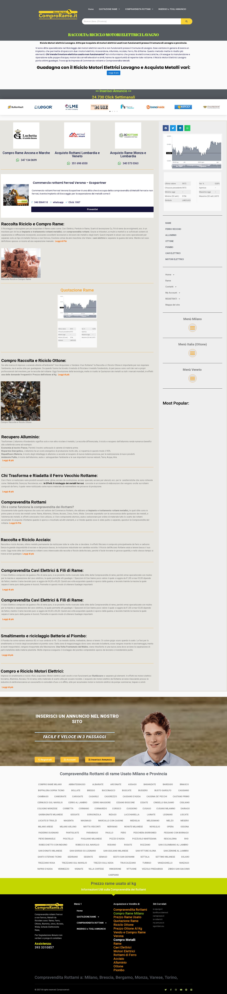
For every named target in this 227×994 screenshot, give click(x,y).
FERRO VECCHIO (173, 229)
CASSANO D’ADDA (132, 796)
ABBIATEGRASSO (77, 784)
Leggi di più (114, 72)
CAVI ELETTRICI (172, 253)
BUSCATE (126, 790)
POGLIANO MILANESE (91, 838)
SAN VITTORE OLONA (146, 851)
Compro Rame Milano (128, 913)
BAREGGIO (168, 784)
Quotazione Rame (125, 921)
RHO (186, 838)
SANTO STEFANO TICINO (50, 857)
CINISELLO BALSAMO (163, 802)
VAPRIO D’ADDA (45, 869)
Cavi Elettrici (122, 947)
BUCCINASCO (108, 790)
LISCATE (184, 814)
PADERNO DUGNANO (48, 832)
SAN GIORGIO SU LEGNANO (83, 851)
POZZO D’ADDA (117, 838)
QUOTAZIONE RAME (108, 9)
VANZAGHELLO (165, 863)
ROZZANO (145, 845)
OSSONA (184, 826)
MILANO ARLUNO (68, 826)
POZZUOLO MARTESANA (144, 838)
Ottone (118, 966)
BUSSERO (143, 790)
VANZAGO (184, 863)
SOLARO (185, 857)
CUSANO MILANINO (165, 808)
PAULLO (109, 832)
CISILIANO (185, 802)
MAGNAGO (86, 820)
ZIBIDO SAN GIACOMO (179, 869)
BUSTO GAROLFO (162, 790)
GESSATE (74, 814)
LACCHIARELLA (131, 814)
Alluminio (120, 962)
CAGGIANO (183, 790)
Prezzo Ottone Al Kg (127, 928)
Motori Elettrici (124, 951)
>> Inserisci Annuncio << (113, 91)
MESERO (184, 820)
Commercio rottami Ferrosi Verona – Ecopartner (69, 183)
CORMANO (84, 808)
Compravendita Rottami (130, 909)
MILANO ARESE (45, 826)
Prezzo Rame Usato (127, 917)
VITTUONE (131, 869)
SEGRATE (88, 857)
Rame (168, 280)
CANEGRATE (60, 796)
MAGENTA (69, 820)
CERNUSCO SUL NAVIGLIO (50, 802)
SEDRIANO (73, 857)
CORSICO (116, 808)
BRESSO (91, 790)
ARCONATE (115, 784)
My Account (171, 292)
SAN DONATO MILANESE (50, 851)
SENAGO (103, 857)
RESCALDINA (170, 838)
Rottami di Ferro (124, 955)
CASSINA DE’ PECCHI (156, 796)
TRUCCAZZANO (128, 863)
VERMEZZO (63, 869)
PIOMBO (169, 247)
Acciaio (118, 959)
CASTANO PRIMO (181, 796)
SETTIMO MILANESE (165, 857)
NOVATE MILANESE (133, 826)
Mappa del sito (172, 305)
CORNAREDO (100, 808)
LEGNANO (168, 814)
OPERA (170, 826)
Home (91, 9)
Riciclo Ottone (123, 925)
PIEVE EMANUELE (46, 838)
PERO (123, 832)
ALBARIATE (97, 784)
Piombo (118, 970)
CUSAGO (147, 808)
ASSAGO (132, 784)
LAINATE (151, 814)
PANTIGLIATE (72, 832)
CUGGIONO (132, 808)
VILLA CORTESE (96, 869)
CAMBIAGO (43, 796)
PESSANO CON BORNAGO (176, 832)
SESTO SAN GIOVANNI (123, 857)
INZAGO (113, 814)
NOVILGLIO (155, 826)
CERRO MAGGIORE (102, 802)
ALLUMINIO (170, 235)
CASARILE (94, 796)
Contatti (169, 286)
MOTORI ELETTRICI (174, 259)
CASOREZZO (110, 796)
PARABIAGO (92, 832)
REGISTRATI (171, 299)
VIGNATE (79, 869)
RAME (168, 223)
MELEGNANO (153, 820)
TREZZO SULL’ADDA (103, 863)
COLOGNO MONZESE (47, 808)
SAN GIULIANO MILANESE (115, 851)
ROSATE (128, 845)
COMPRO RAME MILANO (50, 784)
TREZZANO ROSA (46, 863)
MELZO (170, 820)
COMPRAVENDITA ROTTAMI (138, 9)
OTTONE (169, 241)
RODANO (111, 845)
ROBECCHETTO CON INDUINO (53, 845)
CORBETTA (68, 808)
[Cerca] (186, 21)
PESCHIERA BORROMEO (144, 832)
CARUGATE (77, 796)
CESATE (144, 802)
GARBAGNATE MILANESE (50, 814)
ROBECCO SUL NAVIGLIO (87, 845)
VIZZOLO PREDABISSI (152, 869)
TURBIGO (146, 863)
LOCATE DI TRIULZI (47, 820)
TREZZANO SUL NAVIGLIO (74, 863)
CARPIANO (113, 875)
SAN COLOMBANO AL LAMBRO (173, 845)
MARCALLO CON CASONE (110, 820)
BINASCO (184, 784)
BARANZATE (150, 784)
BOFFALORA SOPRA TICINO (51, 790)
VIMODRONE (115, 869)
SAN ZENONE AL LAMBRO (176, 851)
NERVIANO (112, 826)
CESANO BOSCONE (125, 802)
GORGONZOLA (94, 814)
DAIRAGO (185, 808)
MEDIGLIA (135, 820)
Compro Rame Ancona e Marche (26, 153)
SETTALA (144, 857)
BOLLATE (75, 790)
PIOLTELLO (68, 838)
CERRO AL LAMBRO (77, 802)
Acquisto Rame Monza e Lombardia (128, 154)
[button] (112, 111)
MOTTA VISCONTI (91, 826)
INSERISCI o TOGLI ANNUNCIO (172, 9)
